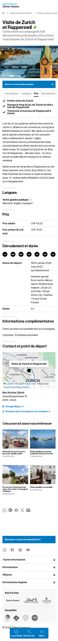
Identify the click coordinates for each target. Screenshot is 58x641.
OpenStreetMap (12, 387)
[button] (29, 370)
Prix (36, 93)
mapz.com (30, 384)
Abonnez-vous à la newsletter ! (23, 539)
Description (12, 93)
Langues (26, 93)
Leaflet (10, 384)
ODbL (25, 387)
